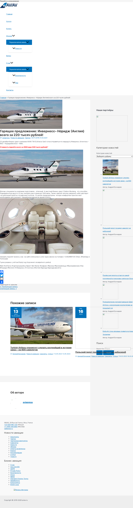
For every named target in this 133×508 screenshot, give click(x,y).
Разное (13, 451)
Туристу (13, 457)
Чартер (27, 138)
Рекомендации (16, 453)
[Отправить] (45, 282)
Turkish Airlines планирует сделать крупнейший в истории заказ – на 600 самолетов (40, 348)
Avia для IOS (15, 467)
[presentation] (13, 36)
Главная (9, 14)
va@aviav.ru (8, 429)
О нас (8, 63)
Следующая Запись (8, 289)
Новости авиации (17, 138)
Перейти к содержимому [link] (9, 1)
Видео (8, 56)
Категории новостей (104, 153)
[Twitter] (45, 275)
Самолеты (43, 354)
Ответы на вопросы (17, 449)
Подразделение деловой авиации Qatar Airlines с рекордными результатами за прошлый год (118, 305)
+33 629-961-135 (10, 425)
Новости (18, 48)
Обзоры (13, 447)
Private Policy (15, 471)
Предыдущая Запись (9, 287)
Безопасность (20, 76)
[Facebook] (45, 272)
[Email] (45, 278)
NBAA (12, 477)
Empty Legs (14, 485)
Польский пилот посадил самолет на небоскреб (100, 352)
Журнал (9, 36)
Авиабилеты (15, 481)
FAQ (16, 83)
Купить (8, 29)
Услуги (8, 21)
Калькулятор (15, 483)
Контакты (9, 90)
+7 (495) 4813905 (10, 427)
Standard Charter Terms (19, 479)
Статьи (50, 354)
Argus (12, 475)
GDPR (12, 469)
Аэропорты (14, 437)
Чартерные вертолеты (19, 441)
